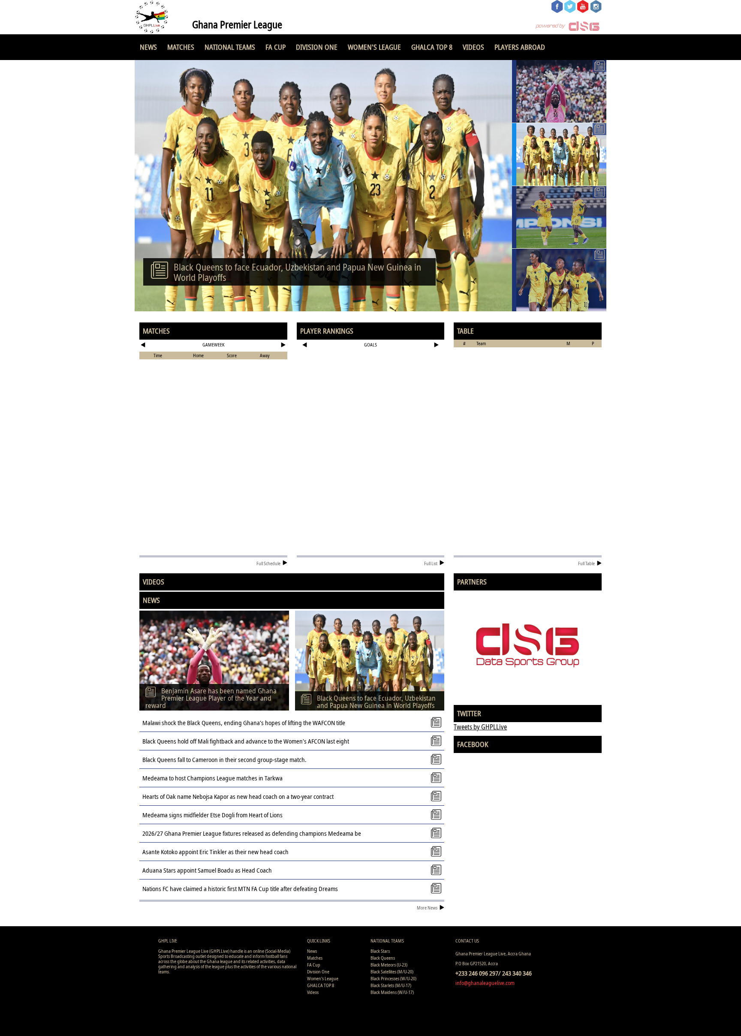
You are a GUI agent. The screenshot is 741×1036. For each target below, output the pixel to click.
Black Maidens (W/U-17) (392, 992)
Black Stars (380, 951)
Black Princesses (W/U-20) (393, 978)
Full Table (586, 563)
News (148, 47)
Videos (473, 47)
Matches (180, 47)
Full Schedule (268, 563)
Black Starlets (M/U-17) (390, 985)
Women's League (374, 47)
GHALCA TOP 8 (431, 47)
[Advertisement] (371, 379)
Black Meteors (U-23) (388, 964)
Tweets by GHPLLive (480, 727)
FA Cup (275, 47)
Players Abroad (519, 47)
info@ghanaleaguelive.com (485, 983)
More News (427, 907)
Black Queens (382, 958)
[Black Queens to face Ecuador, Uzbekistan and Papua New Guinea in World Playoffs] (559, 154)
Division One (316, 47)
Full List (430, 563)
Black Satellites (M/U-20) (391, 971)
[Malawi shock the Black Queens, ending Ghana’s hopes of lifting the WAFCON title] (559, 217)
